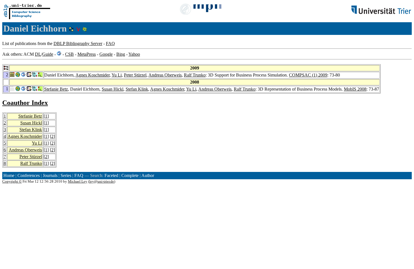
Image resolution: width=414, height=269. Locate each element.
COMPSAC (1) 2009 (308, 75)
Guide (47, 54)
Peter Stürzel (135, 75)
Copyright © (12, 181)
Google (106, 54)
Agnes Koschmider (92, 75)
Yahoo (134, 54)
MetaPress (86, 54)
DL (38, 54)
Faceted (111, 175)
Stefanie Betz (56, 89)
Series (66, 175)
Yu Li (117, 75)
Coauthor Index (25, 102)
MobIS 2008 (355, 89)
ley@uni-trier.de (101, 181)
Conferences (28, 175)
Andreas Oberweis (165, 75)
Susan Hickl (112, 89)
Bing (120, 54)
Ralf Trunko (195, 75)
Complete (130, 175)
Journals (50, 175)
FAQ (110, 43)
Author (147, 175)
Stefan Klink (137, 89)
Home (8, 175)
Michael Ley (77, 181)
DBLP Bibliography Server (78, 43)
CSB (69, 54)
